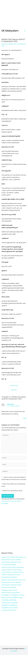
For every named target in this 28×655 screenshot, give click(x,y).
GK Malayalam (10, 30)
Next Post (14, 390)
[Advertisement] (14, 14)
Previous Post (14, 385)
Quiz (2, 46)
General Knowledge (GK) (8, 44)
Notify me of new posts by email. (12, 491)
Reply (25, 418)
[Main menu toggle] (25, 30)
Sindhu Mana (10, 404)
